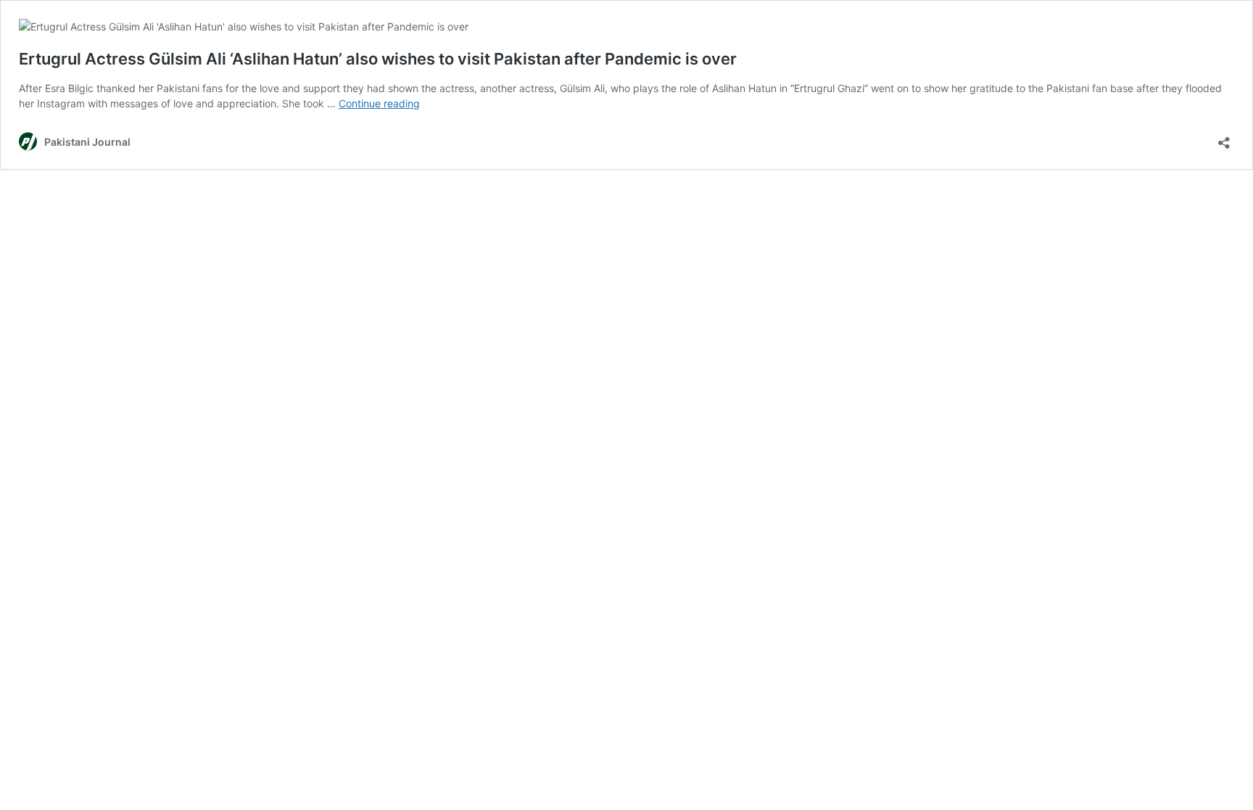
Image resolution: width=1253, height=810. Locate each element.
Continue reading (379, 103)
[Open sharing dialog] (1224, 138)
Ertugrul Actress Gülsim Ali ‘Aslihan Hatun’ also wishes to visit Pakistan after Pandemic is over (378, 58)
